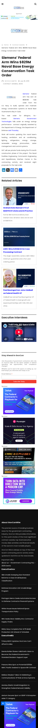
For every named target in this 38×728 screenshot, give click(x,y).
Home (6, 45)
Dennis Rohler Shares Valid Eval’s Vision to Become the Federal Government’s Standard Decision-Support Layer (18, 654)
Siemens (26, 94)
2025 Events (6, 566)
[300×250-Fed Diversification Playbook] (19, 401)
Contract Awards (18, 45)
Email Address (7, 374)
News (21, 84)
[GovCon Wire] (19, 8)
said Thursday (13, 130)
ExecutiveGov (8, 569)
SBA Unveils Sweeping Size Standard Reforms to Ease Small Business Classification (16, 578)
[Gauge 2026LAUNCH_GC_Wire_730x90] (19, 17)
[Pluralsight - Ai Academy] (19, 431)
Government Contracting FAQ (23, 563)
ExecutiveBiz (8, 635)
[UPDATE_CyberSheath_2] (19, 461)
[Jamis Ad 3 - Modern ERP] (19, 491)
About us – (6, 563)
